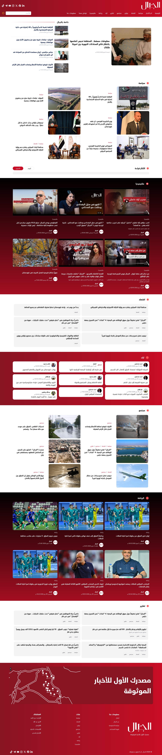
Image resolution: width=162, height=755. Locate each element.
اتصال (117, 718)
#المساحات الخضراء (35, 729)
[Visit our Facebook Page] (20, 6)
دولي (126, 13)
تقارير (112, 13)
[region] (127, 202)
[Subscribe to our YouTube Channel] (10, 6)
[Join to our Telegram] (6, 5)
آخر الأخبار (149, 13)
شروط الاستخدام (114, 729)
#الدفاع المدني (36, 733)
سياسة (140, 13)
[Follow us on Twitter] (16, 6)
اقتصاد (133, 13)
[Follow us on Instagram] (13, 5)
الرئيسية (157, 13)
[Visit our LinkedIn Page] (23, 5)
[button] (127, 201)
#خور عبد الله (37, 722)
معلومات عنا (71, 13)
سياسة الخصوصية (114, 725)
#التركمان (38, 725)
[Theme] (3, 13)
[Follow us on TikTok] (3, 5)
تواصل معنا (83, 13)
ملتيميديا (93, 13)
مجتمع (119, 13)
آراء (106, 13)
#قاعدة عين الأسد (35, 718)
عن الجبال (116, 722)
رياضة (100, 13)
